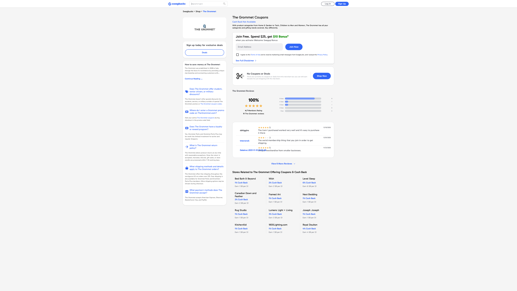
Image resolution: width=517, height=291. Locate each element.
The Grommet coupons (205, 118)
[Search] (224, 3)
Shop (198, 11)
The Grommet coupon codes (211, 104)
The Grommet (209, 11)
